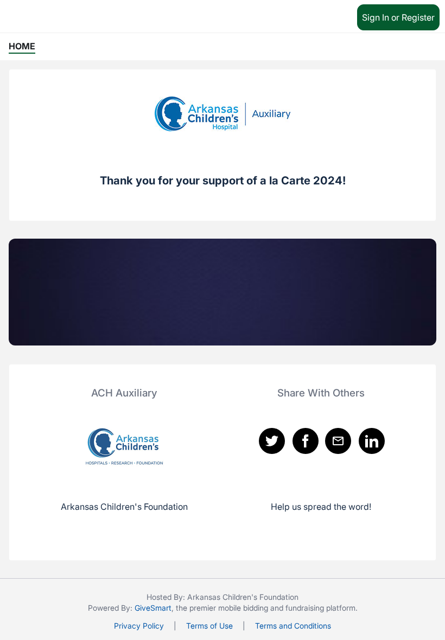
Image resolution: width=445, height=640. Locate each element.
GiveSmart (153, 607)
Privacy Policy (139, 625)
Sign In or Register (398, 17)
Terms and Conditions (293, 625)
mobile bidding (243, 607)
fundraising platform (320, 607)
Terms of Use (209, 625)
